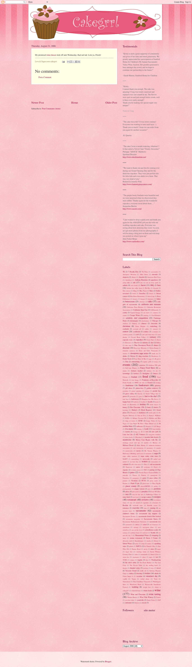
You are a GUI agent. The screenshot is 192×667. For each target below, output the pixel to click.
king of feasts (130, 421)
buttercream (130, 301)
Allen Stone (144, 274)
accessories (154, 272)
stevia (145, 549)
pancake (125, 475)
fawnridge (126, 373)
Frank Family (127, 383)
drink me (155, 353)
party (144, 478)
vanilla (125, 579)
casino (125, 315)
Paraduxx (126, 478)
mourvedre (129, 451)
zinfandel (128, 602)
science (125, 533)
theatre (125, 568)
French (150, 382)
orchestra (147, 467)
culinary (153, 337)
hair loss (125, 399)
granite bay (157, 391)
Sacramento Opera (151, 519)
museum (148, 453)
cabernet (142, 302)
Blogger (108, 661)
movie (138, 451)
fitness (155, 373)
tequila (140, 560)
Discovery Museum (140, 348)
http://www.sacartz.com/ (132, 208)
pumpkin (145, 491)
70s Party (145, 272)
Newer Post (37, 102)
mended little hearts (151, 437)
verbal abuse (144, 579)
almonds (155, 274)
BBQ (152, 285)
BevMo (147, 288)
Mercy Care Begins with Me (147, 440)
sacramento (141, 510)
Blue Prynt (143, 291)
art (134, 282)
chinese (144, 323)
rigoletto (146, 503)
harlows (135, 402)
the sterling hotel (152, 565)
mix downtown (138, 448)
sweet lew (126, 557)
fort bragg (135, 380)
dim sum (128, 345)
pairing (152, 470)
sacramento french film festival (149, 516)
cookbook (136, 331)
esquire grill (147, 362)
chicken (125, 323)
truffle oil (143, 571)
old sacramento (155, 464)
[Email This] (68, 61)
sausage (136, 527)
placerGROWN (145, 486)
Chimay (134, 323)
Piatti (132, 483)
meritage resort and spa (131, 443)
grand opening (136, 391)
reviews (145, 499)
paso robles (154, 478)
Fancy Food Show (147, 367)
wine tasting (155, 594)
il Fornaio (132, 413)
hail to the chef (151, 396)
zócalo (144, 602)
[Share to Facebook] (76, 61)
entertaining (135, 361)
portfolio (157, 488)
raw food (136, 497)
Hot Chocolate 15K (137, 407)
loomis (127, 431)
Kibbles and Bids (155, 418)
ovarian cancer (136, 470)
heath (124, 404)
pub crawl (135, 491)
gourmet (125, 391)
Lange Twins (150, 421)
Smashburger (139, 541)
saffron (137, 524)
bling (135, 291)
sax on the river (137, 530)
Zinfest (136, 603)
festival (136, 373)
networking (135, 459)
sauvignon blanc (148, 527)
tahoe (144, 557)
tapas (150, 557)
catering (145, 315)
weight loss (147, 587)
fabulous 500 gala (154, 365)
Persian (125, 483)
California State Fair (140, 310)
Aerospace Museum (129, 274)
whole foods (147, 590)
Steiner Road (136, 549)
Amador (141, 277)
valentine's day (152, 576)
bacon (143, 285)
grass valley (129, 393)
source (149, 543)
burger (143, 299)
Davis (159, 340)
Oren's (156, 467)
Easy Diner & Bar (140, 359)
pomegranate (127, 489)
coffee (147, 329)
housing (125, 410)
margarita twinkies (154, 434)
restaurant (131, 499)
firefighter (146, 373)
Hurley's (134, 410)
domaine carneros (129, 351)
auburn (125, 285)
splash (131, 546)
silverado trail (127, 541)
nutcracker (154, 462)
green (125, 396)
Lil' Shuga (157, 426)
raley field (126, 497)
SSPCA (138, 546)
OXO (145, 470)
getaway (158, 385)
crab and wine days (148, 334)
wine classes (51, 55)
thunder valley (135, 568)
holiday (143, 404)
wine (158, 590)
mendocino (127, 439)
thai (147, 560)
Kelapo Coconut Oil (139, 418)
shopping (155, 535)
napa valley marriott (130, 456)
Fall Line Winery (131, 368)
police (156, 486)
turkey (131, 573)
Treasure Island (130, 571)
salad (144, 524)
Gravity (139, 394)
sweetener (136, 557)
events (126, 365)
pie (138, 483)
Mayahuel (138, 437)
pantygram (154, 475)
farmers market (137, 371)
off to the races (136, 464)
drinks (125, 356)
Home (74, 102)
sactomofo (128, 524)
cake (150, 301)
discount (126, 347)
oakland (125, 464)
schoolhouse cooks (151, 530)
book (134, 293)
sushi (136, 554)
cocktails (126, 329)
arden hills (126, 283)
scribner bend (134, 533)
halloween (135, 399)
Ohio (145, 464)
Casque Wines (135, 315)
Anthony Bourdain (141, 280)
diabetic (145, 342)
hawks (143, 402)
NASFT (125, 459)
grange (147, 391)
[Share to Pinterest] (79, 61)
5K (124, 272)
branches (142, 293)
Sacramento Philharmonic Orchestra (134, 522)
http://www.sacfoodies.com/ (133, 241)
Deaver (136, 342)
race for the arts (137, 494)
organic (125, 470)
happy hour (126, 402)
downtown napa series (139, 353)
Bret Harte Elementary (137, 296)
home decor (154, 404)
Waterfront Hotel (135, 584)
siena (124, 538)
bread (151, 293)
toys (152, 568)
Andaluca (128, 280)
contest (125, 331)
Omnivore (129, 467)
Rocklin (125, 505)
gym (140, 396)
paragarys (136, 478)
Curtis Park (150, 340)
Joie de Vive (141, 415)
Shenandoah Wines (142, 535)
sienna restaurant (136, 538)
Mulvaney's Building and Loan (133, 453)
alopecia (126, 277)
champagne (134, 321)
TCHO (125, 560)
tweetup (139, 573)
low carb (155, 431)
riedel (138, 503)
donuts (125, 353)
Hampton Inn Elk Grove (150, 399)
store (152, 549)
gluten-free (139, 388)
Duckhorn (154, 356)
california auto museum (151, 304)
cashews (155, 313)
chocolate (154, 323)
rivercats (155, 503)
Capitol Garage (135, 313)
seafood (145, 533)
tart (157, 557)
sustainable (144, 554)
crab (137, 334)
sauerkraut (126, 527)
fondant (134, 376)
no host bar (134, 462)
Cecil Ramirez (156, 315)
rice (131, 503)
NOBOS (145, 461)
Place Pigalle (156, 483)
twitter (147, 573)
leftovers (140, 426)
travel (159, 568)
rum (145, 508)
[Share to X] (73, 61)
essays (156, 362)
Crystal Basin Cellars (138, 337)
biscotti (155, 288)
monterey (150, 448)
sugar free (129, 552)
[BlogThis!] (71, 61)
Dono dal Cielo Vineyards (148, 351)
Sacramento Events (129, 516)
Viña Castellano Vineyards (141, 581)
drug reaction (143, 356)
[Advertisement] (74, 92)
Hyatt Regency (146, 410)
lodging (139, 429)
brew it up (151, 296)
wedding (135, 587)
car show (147, 313)
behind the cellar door (134, 288)
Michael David (128, 445)
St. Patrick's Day (149, 546)
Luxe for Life (128, 434)
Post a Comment (45, 77)
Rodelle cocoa (152, 505)
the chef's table (130, 562)
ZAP (159, 600)
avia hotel (134, 285)
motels (158, 448)
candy (125, 312)
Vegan (134, 579)
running (152, 508)
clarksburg (153, 326)
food (145, 376)
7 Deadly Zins (133, 272)
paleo (132, 472)
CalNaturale (154, 310)
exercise (142, 365)
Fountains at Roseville (150, 380)
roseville (135, 508)
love (147, 431)
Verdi (155, 579)
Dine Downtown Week (142, 345)
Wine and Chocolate (138, 594)
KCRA (127, 418)
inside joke (152, 413)
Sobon (156, 541)
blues (151, 291)
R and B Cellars (156, 491)
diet (152, 342)
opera (138, 467)
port (149, 489)
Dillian (158, 343)
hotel (149, 407)
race (127, 494)
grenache (133, 396)
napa (156, 453)
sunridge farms (141, 552)
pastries (125, 481)
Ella (126, 361)
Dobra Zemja (154, 348)
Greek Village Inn (152, 394)
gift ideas (128, 388)
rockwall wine (138, 505)
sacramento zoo (155, 521)
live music (129, 428)
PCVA (144, 480)
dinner (156, 345)
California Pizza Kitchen (135, 307)
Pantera (143, 475)
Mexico (155, 443)
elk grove (157, 359)
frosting (158, 383)
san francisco (154, 524)
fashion (149, 371)
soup (142, 543)
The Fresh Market (146, 562)
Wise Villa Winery (146, 597)
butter (159, 299)
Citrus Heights (140, 326)
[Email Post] (63, 61)
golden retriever (152, 388)
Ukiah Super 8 (128, 576)
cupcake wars (128, 340)
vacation (139, 576)
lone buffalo (157, 429)
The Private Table (136, 565)
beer (159, 285)
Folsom (125, 377)
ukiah (156, 573)
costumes (155, 332)
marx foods (129, 437)
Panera (135, 475)
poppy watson (139, 489)
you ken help (129, 600)
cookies (146, 331)
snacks (149, 541)
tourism (145, 568)
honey (125, 407)
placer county (131, 486)
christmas (126, 326)
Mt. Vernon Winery (151, 451)
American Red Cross (154, 277)
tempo (132, 560)
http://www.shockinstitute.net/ (134, 157)
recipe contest (146, 497)
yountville (140, 600)
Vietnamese (126, 581)
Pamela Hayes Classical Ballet (148, 472)
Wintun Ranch (132, 597)
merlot (146, 443)
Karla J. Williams (155, 415)
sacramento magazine (133, 519)
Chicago (155, 321)
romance (126, 508)
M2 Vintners (140, 434)
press (127, 491)
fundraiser (130, 385)
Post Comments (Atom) (51, 108)
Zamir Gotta (151, 600)
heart (156, 402)
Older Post (111, 102)
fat (157, 371)
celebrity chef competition (137, 318)
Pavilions (134, 480)
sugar (159, 549)
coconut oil (137, 329)
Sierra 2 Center (152, 538)
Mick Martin (141, 445)
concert (155, 329)
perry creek (154, 481)
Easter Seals (127, 359)
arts (141, 283)
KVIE (140, 421)
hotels (156, 407)
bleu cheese (126, 291)
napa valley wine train (149, 456)
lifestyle (148, 426)
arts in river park (152, 283)
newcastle (146, 459)
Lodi (146, 428)
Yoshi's (158, 597)
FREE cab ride (139, 383)
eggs (150, 359)
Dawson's (128, 343)
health (150, 402)
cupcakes (139, 339)
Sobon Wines (127, 543)
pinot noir (146, 483)
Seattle (153, 532)
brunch (135, 299)
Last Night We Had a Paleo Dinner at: (143, 423)
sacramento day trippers (148, 513)
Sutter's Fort (154, 554)
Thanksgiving (156, 560)
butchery (151, 299)
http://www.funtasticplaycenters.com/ (137, 184)
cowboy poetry (128, 334)
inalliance (142, 412)
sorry (136, 543)
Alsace (134, 277)
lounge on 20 (137, 432)
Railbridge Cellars (152, 494)
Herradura (133, 404)
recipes (157, 496)
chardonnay (145, 321)
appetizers (154, 280)
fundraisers (144, 385)
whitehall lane (136, 591)
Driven (132, 356)
